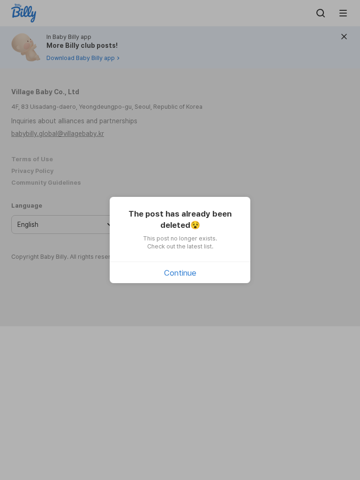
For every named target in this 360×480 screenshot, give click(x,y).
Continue (180, 273)
